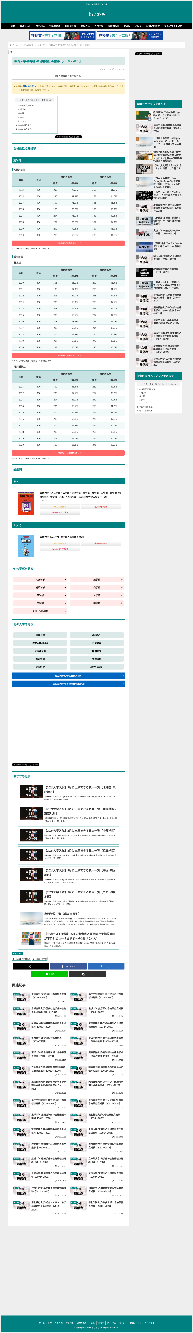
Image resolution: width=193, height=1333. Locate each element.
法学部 (96, 579)
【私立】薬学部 (41, 959)
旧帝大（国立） (97, 666)
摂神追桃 (96, 659)
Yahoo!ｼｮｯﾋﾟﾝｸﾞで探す (60, 512)
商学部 (96, 587)
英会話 (101, 1322)
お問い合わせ (136, 1322)
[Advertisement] (68, 727)
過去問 (21, 113)
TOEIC (92, 1322)
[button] (87, 974)
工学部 (96, 595)
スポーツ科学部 (40, 611)
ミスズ (23, 121)
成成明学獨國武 (40, 643)
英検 (50, 1322)
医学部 (40, 603)
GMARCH (96, 635)
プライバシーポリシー (117, 1322)
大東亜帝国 (40, 651)
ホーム (42, 1322)
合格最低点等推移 (26, 105)
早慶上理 (40, 635)
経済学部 (40, 587)
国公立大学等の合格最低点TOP (68, 683)
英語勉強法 (81, 1322)
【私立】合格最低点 (22, 959)
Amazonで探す (60, 506)
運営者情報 (149, 1322)
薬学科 (23, 109)
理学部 (40, 595)
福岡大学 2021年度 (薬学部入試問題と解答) (62, 536)
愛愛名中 (40, 666)
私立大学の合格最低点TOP (68, 675)
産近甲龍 (40, 659)
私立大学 (18, 953)
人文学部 (40, 579)
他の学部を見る (25, 125)
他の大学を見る (25, 129)
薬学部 (96, 603)
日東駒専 (96, 643)
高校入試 (69, 1322)
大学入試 (58, 1322)
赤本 (22, 117)
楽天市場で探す (101, 506)
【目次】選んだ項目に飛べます (31, 100)
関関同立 (96, 651)
